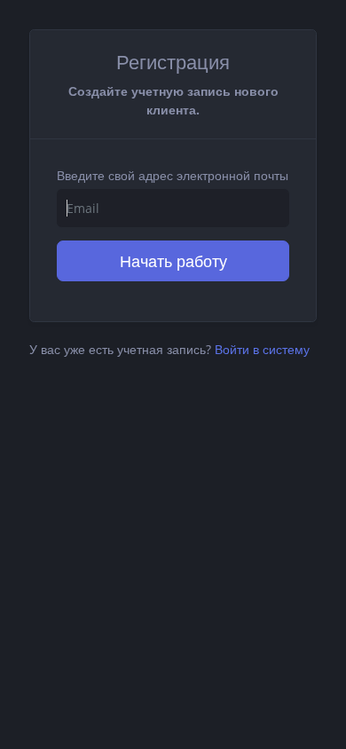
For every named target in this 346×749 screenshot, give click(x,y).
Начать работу (173, 261)
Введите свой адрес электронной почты (172, 175)
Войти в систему (262, 349)
